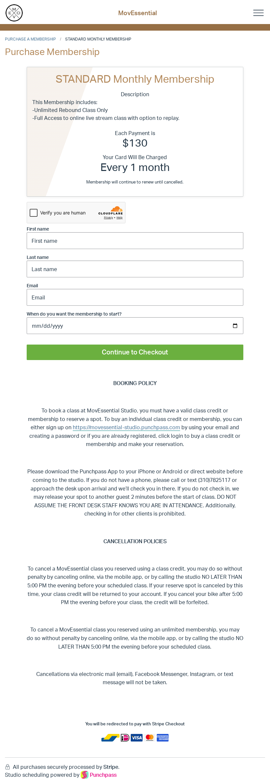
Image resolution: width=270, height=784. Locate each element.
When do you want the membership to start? (74, 314)
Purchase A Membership (30, 39)
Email (32, 285)
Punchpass (103, 774)
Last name (38, 257)
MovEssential (137, 13)
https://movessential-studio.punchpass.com (126, 427)
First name (38, 229)
